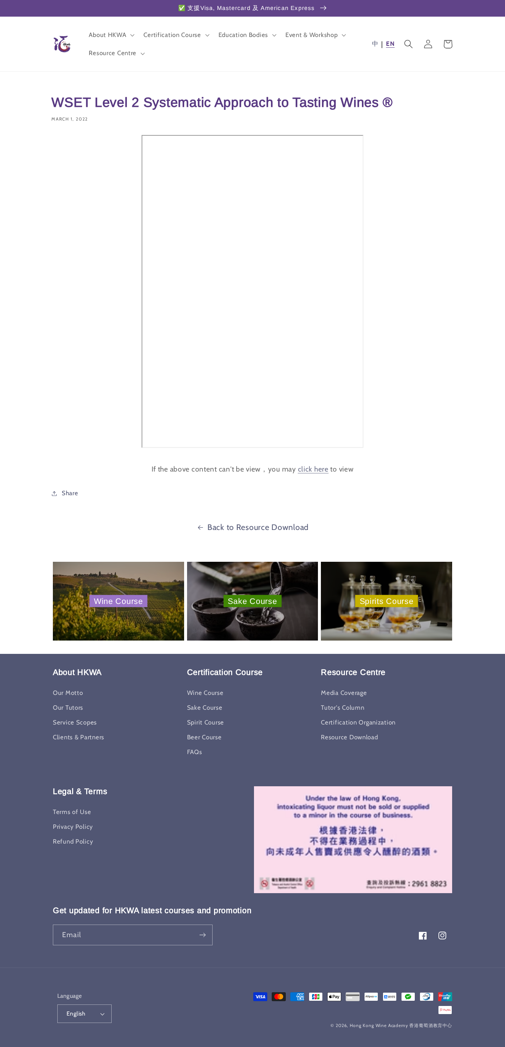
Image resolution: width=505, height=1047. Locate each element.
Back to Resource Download (258, 527)
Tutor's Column (342, 707)
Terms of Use (72, 811)
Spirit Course (205, 722)
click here (313, 469)
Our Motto (68, 692)
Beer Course (204, 737)
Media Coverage (344, 692)
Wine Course (118, 600)
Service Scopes (75, 722)
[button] (111, 35)
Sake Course (252, 600)
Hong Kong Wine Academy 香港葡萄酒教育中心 (401, 1025)
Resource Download (349, 737)
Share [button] (70, 493)
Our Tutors (68, 707)
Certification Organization (358, 722)
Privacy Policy (73, 826)
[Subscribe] (202, 935)
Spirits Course (387, 600)
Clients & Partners (78, 737)
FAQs (194, 752)
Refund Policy (73, 841)
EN (390, 43)
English (76, 1013)
